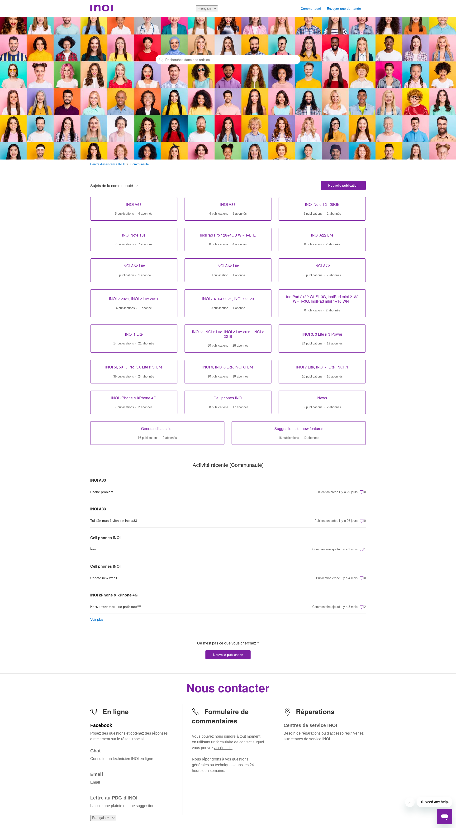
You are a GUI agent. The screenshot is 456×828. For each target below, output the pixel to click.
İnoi (93, 549)
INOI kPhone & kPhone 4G (114, 595)
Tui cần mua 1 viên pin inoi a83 (113, 521)
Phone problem (101, 492)
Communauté (311, 8)
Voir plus (97, 619)
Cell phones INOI (105, 537)
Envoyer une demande (344, 8)
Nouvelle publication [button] (343, 185)
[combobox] (228, 59)
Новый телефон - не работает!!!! (115, 607)
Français (205, 8)
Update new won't (103, 578)
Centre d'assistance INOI (107, 164)
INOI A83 (98, 480)
